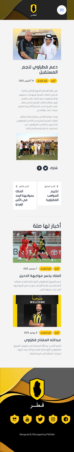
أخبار (53, 81)
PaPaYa (50, 434)
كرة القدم (42, 81)
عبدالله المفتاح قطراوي (42, 340)
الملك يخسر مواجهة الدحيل (40, 276)
